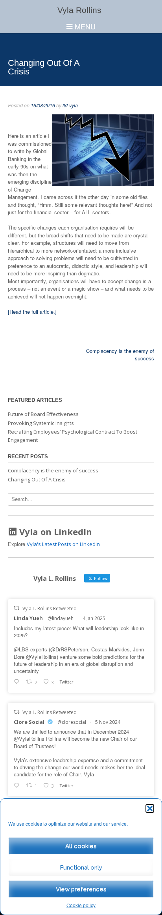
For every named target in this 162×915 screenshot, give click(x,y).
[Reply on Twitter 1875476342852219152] (18, 682)
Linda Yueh (28, 618)
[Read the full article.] (32, 311)
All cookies (81, 846)
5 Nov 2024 (107, 722)
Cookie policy (81, 905)
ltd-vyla (70, 105)
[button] (150, 808)
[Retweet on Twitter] (16, 608)
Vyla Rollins (79, 9)
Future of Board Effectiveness (43, 414)
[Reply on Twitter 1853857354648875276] (18, 785)
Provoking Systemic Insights (41, 423)
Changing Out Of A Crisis (37, 479)
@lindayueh (61, 618)
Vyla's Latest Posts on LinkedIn (63, 544)
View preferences (81, 889)
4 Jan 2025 (94, 618)
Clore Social (29, 721)
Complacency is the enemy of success (53, 470)
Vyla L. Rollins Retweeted (49, 608)
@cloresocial (71, 722)
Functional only (81, 867)
